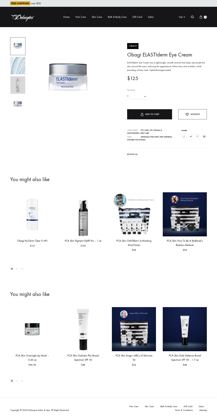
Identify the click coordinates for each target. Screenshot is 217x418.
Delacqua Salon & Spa (39, 410)
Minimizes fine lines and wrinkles (156, 137)
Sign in (182, 16)
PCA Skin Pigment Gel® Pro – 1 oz (83, 240)
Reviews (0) (132, 154)
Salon (151, 16)
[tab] (132, 155)
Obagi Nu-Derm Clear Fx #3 (32, 240)
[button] (12, 268)
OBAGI (133, 45)
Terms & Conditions (184, 410)
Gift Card (137, 16)
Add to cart (152, 114)
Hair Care (80, 16)
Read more (121, 253)
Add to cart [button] (21, 249)
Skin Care (97, 16)
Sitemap (203, 410)
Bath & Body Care (117, 16)
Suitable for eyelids (136, 140)
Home (66, 16)
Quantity (131, 90)
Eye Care (145, 130)
